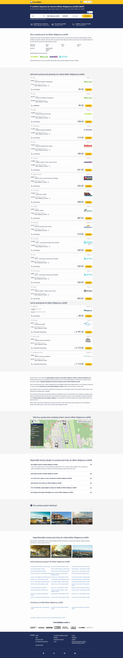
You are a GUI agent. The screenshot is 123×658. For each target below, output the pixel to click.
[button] (56, 445)
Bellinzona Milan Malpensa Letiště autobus (60, 568)
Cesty (55, 641)
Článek (74, 639)
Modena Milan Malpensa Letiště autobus (80, 579)
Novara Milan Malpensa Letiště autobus (59, 581)
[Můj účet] (81, 2)
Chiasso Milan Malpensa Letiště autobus (80, 573)
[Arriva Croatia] (63, 57)
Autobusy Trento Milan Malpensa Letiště (60, 593)
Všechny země (39, 645)
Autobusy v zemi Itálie (41, 617)
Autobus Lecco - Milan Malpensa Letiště (39, 579)
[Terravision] (53, 57)
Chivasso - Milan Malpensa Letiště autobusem (41, 577)
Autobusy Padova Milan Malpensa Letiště (80, 581)
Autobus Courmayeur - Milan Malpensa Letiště (41, 573)
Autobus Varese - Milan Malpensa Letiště (80, 593)
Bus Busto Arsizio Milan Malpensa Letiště (60, 571)
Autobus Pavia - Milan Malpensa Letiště (59, 584)
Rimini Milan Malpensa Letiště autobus (39, 590)
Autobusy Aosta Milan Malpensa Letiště (59, 566)
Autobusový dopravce (42, 641)
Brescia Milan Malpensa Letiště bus (38, 571)
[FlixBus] (34, 57)
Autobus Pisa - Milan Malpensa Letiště (59, 587)
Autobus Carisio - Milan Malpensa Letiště (80, 571)
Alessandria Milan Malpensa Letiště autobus (40, 566)
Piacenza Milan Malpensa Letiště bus (39, 587)
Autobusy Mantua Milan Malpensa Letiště (60, 579)
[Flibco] (44, 57)
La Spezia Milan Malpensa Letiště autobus (81, 577)
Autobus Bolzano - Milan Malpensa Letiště (81, 568)
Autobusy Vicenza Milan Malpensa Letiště (81, 597)
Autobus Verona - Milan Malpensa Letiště (60, 597)
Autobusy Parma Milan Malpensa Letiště (39, 584)
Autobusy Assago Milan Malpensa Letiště (80, 566)
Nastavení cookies (59, 639)
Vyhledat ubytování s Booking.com (38, 19)
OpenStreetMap (85, 447)
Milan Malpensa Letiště (85, 421)
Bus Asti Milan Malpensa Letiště (38, 568)
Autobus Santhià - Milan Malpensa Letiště (81, 590)
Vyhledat (88, 89)
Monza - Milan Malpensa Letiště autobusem (40, 581)
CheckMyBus (33, 617)
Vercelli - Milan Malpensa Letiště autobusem (40, 597)
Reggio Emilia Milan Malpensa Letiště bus (81, 587)
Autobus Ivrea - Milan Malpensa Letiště (59, 577)
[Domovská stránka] (36, 2)
